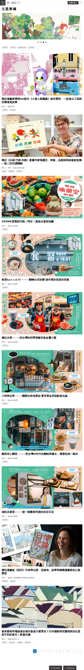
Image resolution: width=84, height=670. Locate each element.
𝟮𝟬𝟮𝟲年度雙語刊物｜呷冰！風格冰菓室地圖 (28, 221)
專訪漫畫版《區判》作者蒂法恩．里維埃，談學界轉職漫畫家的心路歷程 (41, 572)
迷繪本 (4, 171)
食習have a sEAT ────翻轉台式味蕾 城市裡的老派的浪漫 (35, 279)
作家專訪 (4, 47)
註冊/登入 (73, 3)
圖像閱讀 (11, 171)
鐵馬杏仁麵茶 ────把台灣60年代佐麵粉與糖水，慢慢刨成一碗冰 (40, 453)
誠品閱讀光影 (22, 47)
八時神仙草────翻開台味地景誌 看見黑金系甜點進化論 (34, 395)
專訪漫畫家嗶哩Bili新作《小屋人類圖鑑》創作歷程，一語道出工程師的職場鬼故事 (42, 100)
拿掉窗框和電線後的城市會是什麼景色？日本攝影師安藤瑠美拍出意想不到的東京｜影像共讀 (41, 633)
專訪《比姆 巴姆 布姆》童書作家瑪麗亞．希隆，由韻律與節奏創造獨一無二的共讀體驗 (42, 162)
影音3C (4, 642)
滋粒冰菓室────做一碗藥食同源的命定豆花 (28, 511)
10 (68, 651)
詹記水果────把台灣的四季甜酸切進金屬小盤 (29, 337)
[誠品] (14, 2)
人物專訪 (12, 47)
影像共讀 (27, 642)
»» (80, 651)
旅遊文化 (11, 642)
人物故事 (31, 47)
